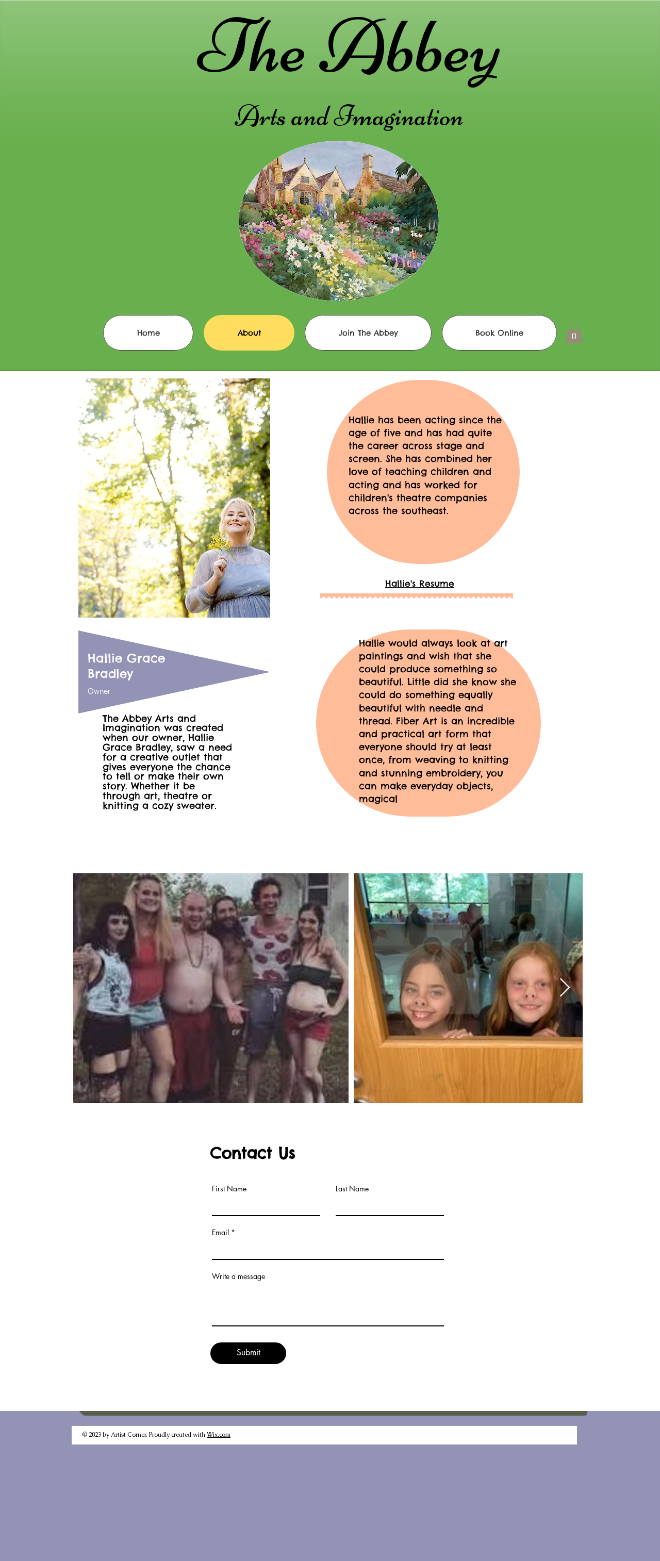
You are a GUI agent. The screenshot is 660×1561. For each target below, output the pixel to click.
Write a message (238, 1276)
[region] (173, 596)
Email (220, 1232)
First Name (229, 1188)
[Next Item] (565, 988)
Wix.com (218, 1435)
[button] (574, 332)
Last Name (352, 1188)
